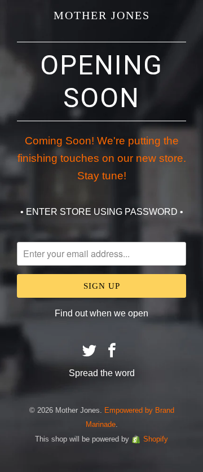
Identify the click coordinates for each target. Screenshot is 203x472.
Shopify (155, 439)
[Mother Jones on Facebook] (112, 351)
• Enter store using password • (101, 212)
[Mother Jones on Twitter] (89, 351)
